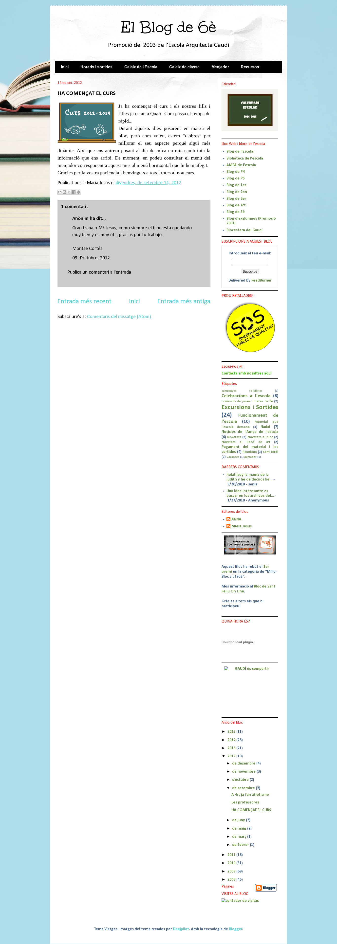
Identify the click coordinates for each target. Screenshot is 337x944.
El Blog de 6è (168, 27)
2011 (231, 855)
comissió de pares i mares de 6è (247, 401)
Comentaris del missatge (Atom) (119, 316)
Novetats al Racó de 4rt (246, 442)
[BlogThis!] (64, 192)
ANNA (236, 519)
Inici (65, 67)
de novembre (244, 772)
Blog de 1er (236, 185)
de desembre (244, 764)
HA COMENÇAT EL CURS (251, 810)
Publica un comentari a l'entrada (99, 272)
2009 (231, 871)
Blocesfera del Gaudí (244, 230)
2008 (231, 880)
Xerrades (250, 457)
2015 (231, 732)
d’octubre (241, 780)
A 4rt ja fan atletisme (250, 795)
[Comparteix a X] (69, 192)
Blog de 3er (236, 199)
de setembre (244, 788)
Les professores (245, 802)
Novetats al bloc (260, 437)
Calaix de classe (184, 67)
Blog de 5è (235, 212)
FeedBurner (261, 281)
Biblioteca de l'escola (244, 158)
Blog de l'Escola (239, 152)
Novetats (234, 437)
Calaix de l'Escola (140, 67)
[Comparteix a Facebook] (73, 192)
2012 (231, 756)
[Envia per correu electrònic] (59, 192)
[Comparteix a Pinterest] (78, 192)
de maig (239, 829)
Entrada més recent (84, 301)
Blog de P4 (235, 172)
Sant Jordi (270, 452)
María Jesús (241, 526)
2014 (231, 740)
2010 (231, 863)
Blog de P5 (235, 178)
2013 (231, 748)
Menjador (220, 67)
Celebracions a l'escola (246, 396)
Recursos (250, 67)
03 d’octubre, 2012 (91, 258)
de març (239, 837)
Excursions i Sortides (250, 407)
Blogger (235, 929)
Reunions (250, 452)
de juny (239, 820)
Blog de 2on (236, 192)
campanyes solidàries (242, 390)
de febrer (241, 845)
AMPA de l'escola (241, 165)
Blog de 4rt (236, 205)
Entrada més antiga (183, 301)
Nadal (265, 427)
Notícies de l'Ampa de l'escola (250, 432)
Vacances (232, 457)
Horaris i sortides (96, 67)
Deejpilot (181, 929)
